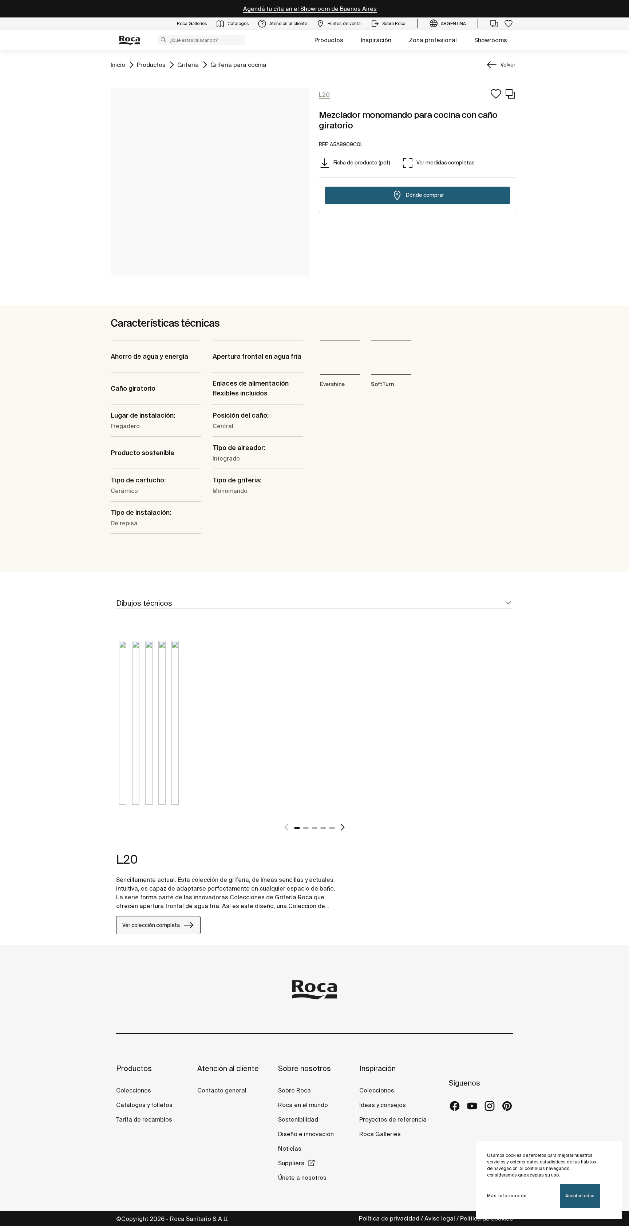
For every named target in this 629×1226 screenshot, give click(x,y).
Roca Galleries (380, 1134)
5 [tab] (332, 828)
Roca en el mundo (303, 1105)
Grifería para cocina (238, 64)
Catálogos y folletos (144, 1105)
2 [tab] (306, 828)
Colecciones (133, 1090)
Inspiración (376, 40)
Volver (508, 65)
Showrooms (490, 40)
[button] (163, 39)
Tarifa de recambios (144, 1119)
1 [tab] (297, 828)
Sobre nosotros (304, 1068)
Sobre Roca (294, 1090)
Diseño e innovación (306, 1134)
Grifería (188, 64)
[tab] (314, 603)
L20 (127, 859)
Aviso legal (439, 1218)
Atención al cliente (228, 1068)
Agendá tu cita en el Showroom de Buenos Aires (310, 8)
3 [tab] (314, 828)
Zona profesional (433, 40)
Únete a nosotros (302, 1177)
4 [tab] (323, 828)
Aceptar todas (579, 1195)
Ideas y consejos (382, 1105)
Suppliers (291, 1163)
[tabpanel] (122, 728)
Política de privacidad (389, 1218)
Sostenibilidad (298, 1119)
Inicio (118, 64)
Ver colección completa (151, 925)
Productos (328, 40)
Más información (507, 1195)
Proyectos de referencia (393, 1119)
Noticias (289, 1148)
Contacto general (221, 1090)
